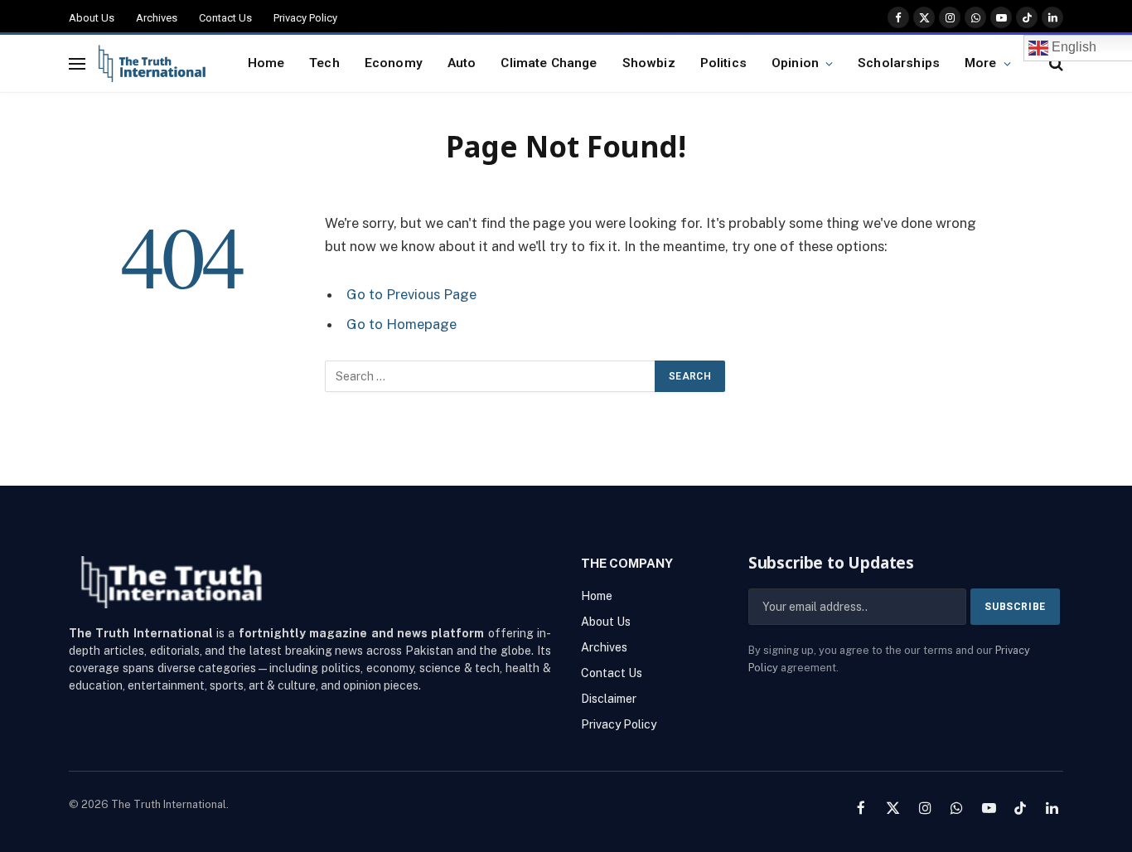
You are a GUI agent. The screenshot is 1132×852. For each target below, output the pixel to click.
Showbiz (648, 63)
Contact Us (225, 18)
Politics (723, 63)
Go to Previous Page (411, 294)
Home (266, 63)
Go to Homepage (401, 324)
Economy (394, 63)
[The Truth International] (152, 64)
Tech (324, 63)
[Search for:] (490, 376)
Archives (156, 18)
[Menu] (77, 63)
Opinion (795, 63)
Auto (462, 63)
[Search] (1054, 63)
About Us (91, 18)
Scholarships (899, 63)
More (981, 63)
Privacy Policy (305, 18)
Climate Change (549, 63)
